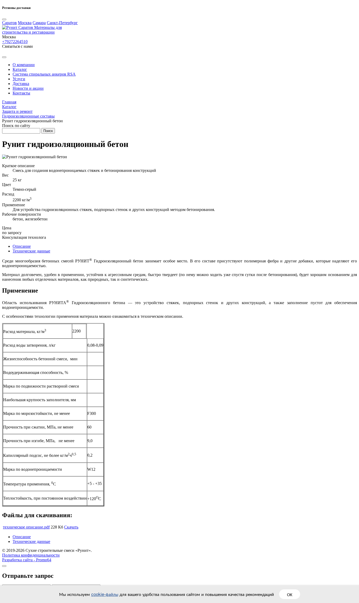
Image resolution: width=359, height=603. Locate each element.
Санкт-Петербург (62, 22)
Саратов (9, 22)
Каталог (20, 69)
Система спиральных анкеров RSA (44, 74)
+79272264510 (15, 41)
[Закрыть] (4, 566)
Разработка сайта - (26, 560)
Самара (39, 22)
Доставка (21, 83)
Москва (25, 22)
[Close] (4, 19)
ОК (289, 594)
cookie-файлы (104, 594)
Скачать (71, 527)
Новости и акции (28, 88)
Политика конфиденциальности (31, 555)
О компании (24, 64)
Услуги (19, 79)
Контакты (21, 93)
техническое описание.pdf (26, 527)
